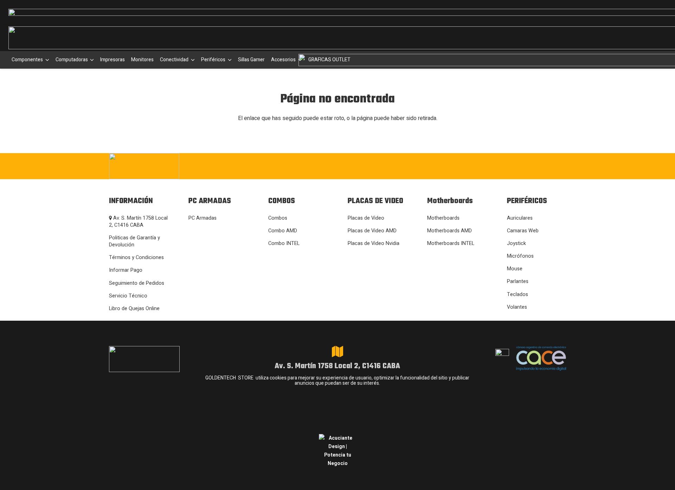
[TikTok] (517, 165)
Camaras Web (523, 230)
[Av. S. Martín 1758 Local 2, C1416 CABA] (337, 351)
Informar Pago (125, 270)
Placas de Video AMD (372, 230)
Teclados (517, 294)
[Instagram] (452, 166)
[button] (46, 60)
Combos (277, 218)
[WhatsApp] (495, 165)
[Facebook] (474, 165)
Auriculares (520, 218)
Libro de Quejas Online (134, 308)
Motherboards (443, 218)
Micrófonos (520, 256)
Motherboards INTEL (450, 243)
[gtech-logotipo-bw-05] (179, 166)
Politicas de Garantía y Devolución (134, 241)
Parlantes (517, 281)
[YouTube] (538, 165)
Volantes (517, 307)
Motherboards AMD (449, 230)
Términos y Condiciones (136, 257)
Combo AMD (282, 230)
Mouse (514, 268)
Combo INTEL (284, 243)
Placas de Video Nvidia (373, 243)
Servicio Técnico (128, 296)
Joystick (516, 243)
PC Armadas (202, 218)
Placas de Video (366, 218)
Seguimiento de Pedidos (136, 283)
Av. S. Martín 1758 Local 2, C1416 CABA (138, 221)
